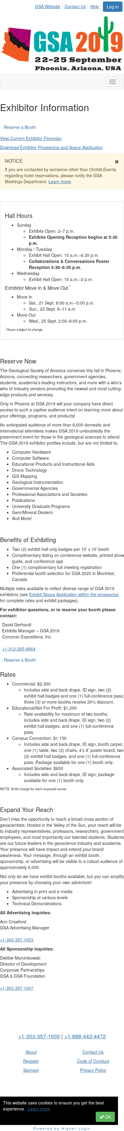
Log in (113, 7)
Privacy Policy (93, 1070)
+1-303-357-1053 (16, 940)
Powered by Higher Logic (62, 1128)
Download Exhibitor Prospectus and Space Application (51, 147)
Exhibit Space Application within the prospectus (74, 594)
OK (107, 1117)
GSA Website (47, 6)
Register (31, 1061)
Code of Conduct (93, 1061)
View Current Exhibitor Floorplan (31, 138)
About (31, 1052)
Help (94, 6)
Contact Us (75, 6)
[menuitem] (49, 5)
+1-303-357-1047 (16, 988)
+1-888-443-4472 (85, 1036)
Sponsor (31, 1070)
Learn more (39, 1109)
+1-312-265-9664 (19, 649)
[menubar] (68, 5)
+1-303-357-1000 (39, 1036)
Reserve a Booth (20, 127)
